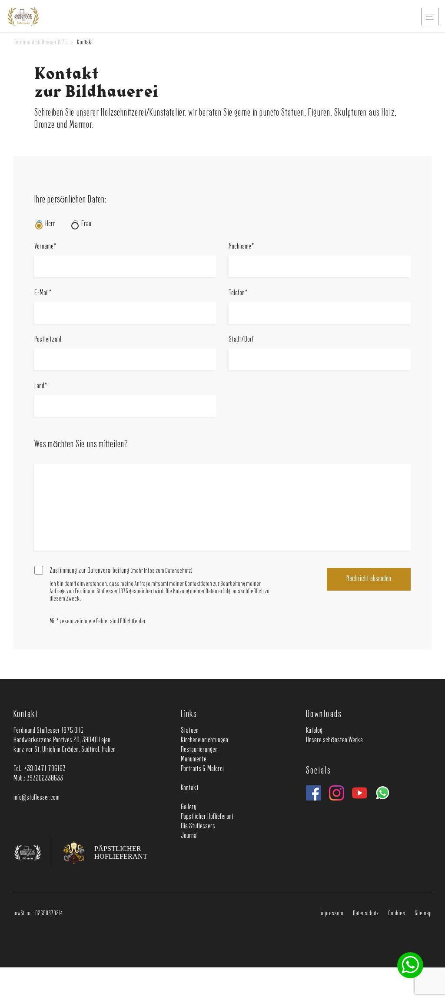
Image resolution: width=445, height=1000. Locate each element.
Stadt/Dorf (241, 339)
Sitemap (423, 914)
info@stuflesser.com (36, 797)
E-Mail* (43, 292)
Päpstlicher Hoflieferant (207, 816)
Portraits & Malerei (202, 768)
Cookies (396, 914)
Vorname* (45, 246)
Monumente (193, 759)
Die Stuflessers (198, 826)
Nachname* (241, 246)
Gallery (188, 807)
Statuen (190, 730)
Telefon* (238, 292)
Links (189, 714)
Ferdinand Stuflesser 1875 (40, 43)
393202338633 (45, 778)
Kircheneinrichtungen (204, 740)
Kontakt (25, 714)
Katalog (314, 730)
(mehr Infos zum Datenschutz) (161, 571)
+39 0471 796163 (45, 768)
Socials (318, 771)
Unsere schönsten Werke (334, 740)
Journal (189, 835)
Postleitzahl (47, 339)
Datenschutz (366, 914)
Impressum (331, 914)
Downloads (323, 714)
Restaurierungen (199, 749)
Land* (40, 385)
